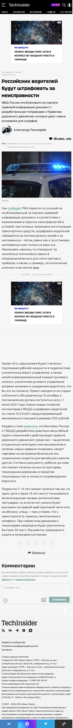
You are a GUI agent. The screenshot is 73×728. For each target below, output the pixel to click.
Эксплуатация (36, 144)
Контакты (7, 650)
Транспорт (23, 144)
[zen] (23, 630)
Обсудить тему (62, 138)
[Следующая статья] (36, 610)
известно (30, 426)
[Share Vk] (9, 724)
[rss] (3, 630)
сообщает (14, 208)
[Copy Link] (64, 724)
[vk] (10, 630)
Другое (18, 72)
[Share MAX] (27, 724)
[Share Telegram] (45, 724)
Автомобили (7, 72)
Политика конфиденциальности (20, 646)
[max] (30, 630)
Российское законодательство (20, 147)
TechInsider (19, 4)
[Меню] (3, 5)
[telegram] (17, 630)
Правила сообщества (13, 642)
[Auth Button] (69, 5)
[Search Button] (64, 5)
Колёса (47, 144)
